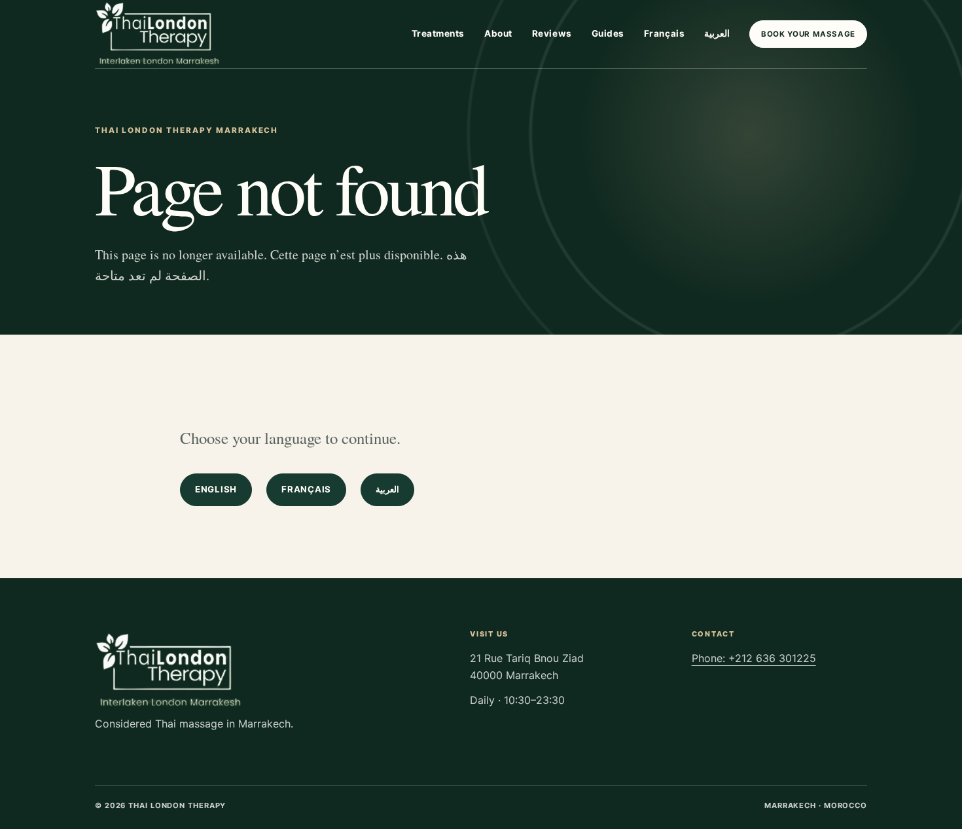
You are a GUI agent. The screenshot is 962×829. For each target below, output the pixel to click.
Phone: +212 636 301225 (754, 658)
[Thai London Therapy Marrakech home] (159, 34)
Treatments (438, 33)
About (498, 33)
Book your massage (808, 34)
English (216, 489)
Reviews (552, 33)
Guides (608, 33)
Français (664, 33)
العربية (717, 33)
